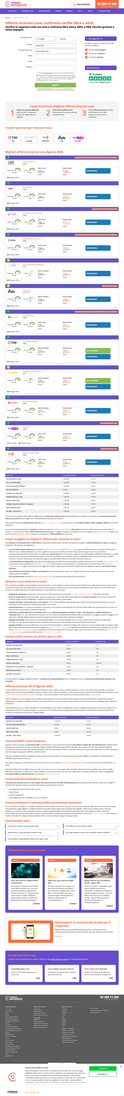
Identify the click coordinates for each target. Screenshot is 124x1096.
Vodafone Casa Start (30, 402)
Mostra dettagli (30, 1092)
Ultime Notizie (104, 11)
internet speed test (99, 813)
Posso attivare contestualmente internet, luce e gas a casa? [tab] (28, 839)
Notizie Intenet (94, 1008)
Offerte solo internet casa (40, 1015)
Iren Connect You (29, 162)
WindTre (64, 1013)
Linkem (64, 1019)
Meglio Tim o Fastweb (68, 1030)
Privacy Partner (9, 1044)
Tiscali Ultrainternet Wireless (33, 265)
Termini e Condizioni (10, 1036)
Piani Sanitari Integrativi (11, 1019)
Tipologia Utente (26, 37)
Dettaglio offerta (14, 177)
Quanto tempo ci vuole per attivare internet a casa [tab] (25, 832)
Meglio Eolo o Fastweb (68, 1042)
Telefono (29, 67)
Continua (36, 903)
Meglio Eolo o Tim (67, 1038)
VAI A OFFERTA (92, 351)
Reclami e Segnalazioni (11, 1052)
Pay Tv (7, 1023)
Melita (63, 1025)
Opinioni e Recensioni (11, 1050)
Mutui (90, 11)
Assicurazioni (44, 11)
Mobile (70, 11)
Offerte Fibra (37, 1009)
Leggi (38, 978)
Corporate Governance (11, 1026)
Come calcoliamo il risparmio (13, 1030)
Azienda (63, 39)
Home (7, 18)
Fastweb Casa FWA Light (32, 372)
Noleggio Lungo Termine (12, 1021)
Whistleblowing (9, 1034)
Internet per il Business (40, 1013)
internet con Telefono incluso (82, 594)
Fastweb (64, 1011)
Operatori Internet (67, 1007)
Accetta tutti (103, 1068)
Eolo (63, 1017)
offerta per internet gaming (24, 630)
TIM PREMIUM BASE (30, 342)
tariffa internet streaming (59, 627)
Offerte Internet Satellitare (41, 1025)
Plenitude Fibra (28, 316)
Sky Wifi (26, 427)
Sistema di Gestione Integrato (13, 1028)
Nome (30, 56)
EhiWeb (64, 1023)
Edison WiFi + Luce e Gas (32, 239)
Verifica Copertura (39, 1021)
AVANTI (55, 85)
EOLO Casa (27, 290)
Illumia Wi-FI (27, 187)
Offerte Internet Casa (40, 1007)
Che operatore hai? (25, 50)
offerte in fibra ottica (110, 561)
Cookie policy (8, 1042)
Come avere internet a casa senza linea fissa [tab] (23, 826)
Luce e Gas (12, 11)
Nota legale (12, 443)
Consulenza (91, 171)
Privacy (7, 1038)
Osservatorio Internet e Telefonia (99, 1010)
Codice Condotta (9, 1040)
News (6, 1054)
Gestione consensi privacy (12, 1046)
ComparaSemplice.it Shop (12, 1048)
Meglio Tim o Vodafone (68, 1028)
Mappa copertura (95, 1012)
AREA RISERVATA (83, 4)
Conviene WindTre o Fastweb (70, 1040)
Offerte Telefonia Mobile (12, 1017)
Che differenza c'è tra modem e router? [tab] (79, 826)
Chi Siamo (8, 1025)
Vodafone (64, 1009)
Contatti (7, 1032)
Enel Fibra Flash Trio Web (32, 213)
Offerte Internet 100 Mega (41, 1023)
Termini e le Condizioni (59, 88)
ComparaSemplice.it (10, 1007)
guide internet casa (58, 959)
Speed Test (37, 1019)
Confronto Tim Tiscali (67, 1034)
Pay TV (80, 11)
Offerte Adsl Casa (38, 1011)
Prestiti (58, 11)
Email (30, 61)
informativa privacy (48, 73)
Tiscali (63, 1015)
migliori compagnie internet (51, 523)
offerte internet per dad (50, 632)
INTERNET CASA (27, 11)
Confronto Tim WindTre (68, 1032)
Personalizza (101, 1074)
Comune (29, 44)
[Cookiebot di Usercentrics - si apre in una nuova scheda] (12, 1092)
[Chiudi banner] (121, 1066)
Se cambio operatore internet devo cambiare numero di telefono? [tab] (88, 832)
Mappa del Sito (9, 1056)
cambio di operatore (52, 774)
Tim (63, 1026)
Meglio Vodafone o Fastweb (69, 1036)
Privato (42, 39)
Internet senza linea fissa (40, 1027)
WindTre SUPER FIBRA (31, 453)
